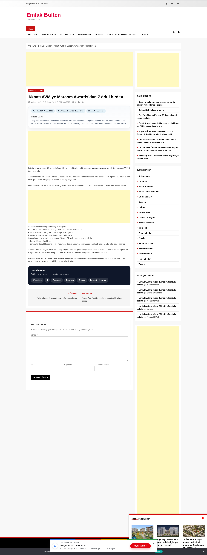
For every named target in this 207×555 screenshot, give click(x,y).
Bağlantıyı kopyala (98, 280)
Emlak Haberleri (48, 34)
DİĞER (143, 34)
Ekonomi (142, 181)
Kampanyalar (84, 34)
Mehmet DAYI (36, 102)
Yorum (34, 335)
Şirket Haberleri (145, 249)
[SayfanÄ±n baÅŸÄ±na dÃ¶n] (203, 551)
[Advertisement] (79, 69)
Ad (32, 365)
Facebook (57, 280)
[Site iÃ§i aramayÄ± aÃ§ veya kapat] (174, 32)
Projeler (142, 238)
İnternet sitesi (103, 365)
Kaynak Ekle (140, 546)
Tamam (158, 551)
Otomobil (142, 228)
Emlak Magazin (145, 197)
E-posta (82, 280)
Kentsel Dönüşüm (146, 217)
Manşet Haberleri (146, 223)
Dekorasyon (144, 176)
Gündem (142, 202)
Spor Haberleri (145, 254)
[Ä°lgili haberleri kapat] (203, 518)
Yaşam (141, 264)
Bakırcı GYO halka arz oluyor (151, 110)
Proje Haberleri (145, 233)
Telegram (70, 280)
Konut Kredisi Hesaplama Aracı (122, 34)
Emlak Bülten (43, 15)
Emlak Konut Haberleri (148, 192)
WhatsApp (37, 280)
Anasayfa (32, 34)
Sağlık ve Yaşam (145, 243)
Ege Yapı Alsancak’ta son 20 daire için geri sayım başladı (167, 542)
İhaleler (99, 34)
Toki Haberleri (67, 34)
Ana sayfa (32, 46)
